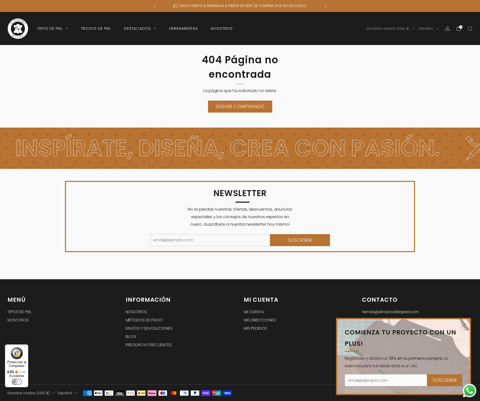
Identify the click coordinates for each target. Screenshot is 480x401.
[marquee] (240, 148)
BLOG (131, 336)
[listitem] (240, 6)
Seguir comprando (240, 106)
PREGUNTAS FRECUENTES (149, 345)
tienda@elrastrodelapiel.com (390, 312)
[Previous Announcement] (154, 6)
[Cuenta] (447, 28)
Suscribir (445, 380)
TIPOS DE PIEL (50, 28)
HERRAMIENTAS (183, 28)
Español (426, 29)
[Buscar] (470, 28)
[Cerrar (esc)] (463, 326)
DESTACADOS (137, 28)
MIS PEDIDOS (255, 328)
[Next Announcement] (325, 6)
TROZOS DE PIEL (96, 28)
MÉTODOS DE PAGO (144, 320)
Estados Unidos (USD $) (388, 29)
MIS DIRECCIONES (260, 320)
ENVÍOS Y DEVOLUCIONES (149, 328)
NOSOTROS (222, 28)
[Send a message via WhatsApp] (470, 390)
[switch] (17, 382)
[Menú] (25, 347)
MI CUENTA (254, 312)
